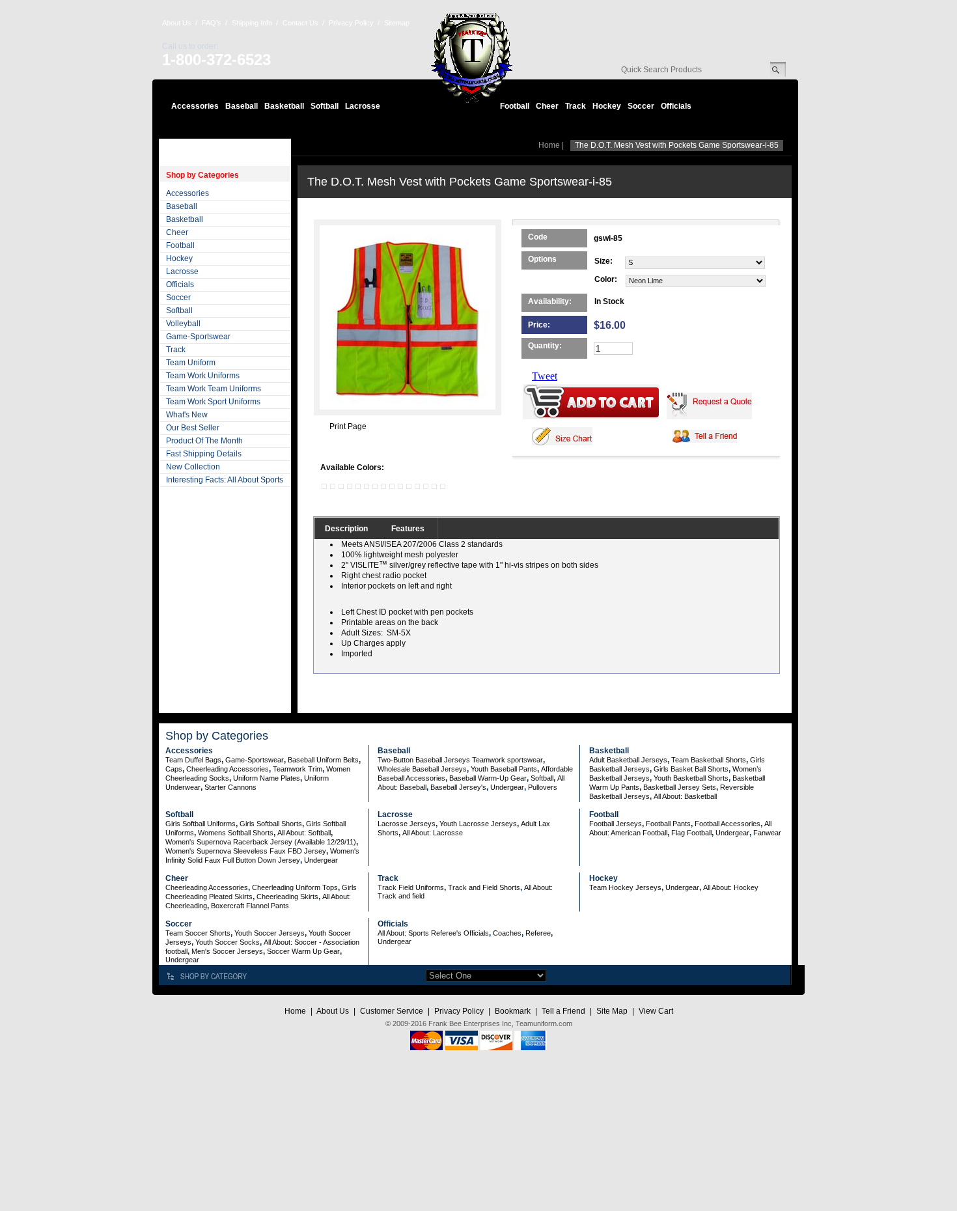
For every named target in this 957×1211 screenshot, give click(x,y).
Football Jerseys (615, 824)
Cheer (547, 106)
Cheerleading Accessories (227, 769)
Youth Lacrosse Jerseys (478, 824)
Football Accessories (727, 824)
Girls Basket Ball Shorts (691, 769)
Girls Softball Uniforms (200, 824)
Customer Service (391, 1011)
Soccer (641, 106)
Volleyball (183, 323)
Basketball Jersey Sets (679, 787)
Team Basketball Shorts (708, 760)
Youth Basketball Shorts (691, 778)
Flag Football (691, 833)
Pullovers (542, 787)
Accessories (195, 106)
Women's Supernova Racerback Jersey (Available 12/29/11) (260, 842)
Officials (676, 106)
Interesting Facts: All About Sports (224, 479)
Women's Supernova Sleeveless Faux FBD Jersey (245, 851)
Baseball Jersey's (458, 787)
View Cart (656, 1011)
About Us (176, 23)
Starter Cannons (230, 787)
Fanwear (767, 833)
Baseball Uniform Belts (323, 760)
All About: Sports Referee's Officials (433, 933)
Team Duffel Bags (193, 760)
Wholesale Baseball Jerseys (422, 769)
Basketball (284, 106)
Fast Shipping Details (204, 453)
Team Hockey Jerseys (625, 887)
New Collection (193, 466)
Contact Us (300, 23)
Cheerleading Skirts (287, 896)
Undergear (507, 787)
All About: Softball (304, 833)
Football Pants (668, 824)
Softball (325, 106)
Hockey (606, 106)
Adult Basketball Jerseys (628, 760)
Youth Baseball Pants (504, 769)
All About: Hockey (730, 887)
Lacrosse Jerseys (407, 824)
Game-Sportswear (198, 336)
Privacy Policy (351, 23)
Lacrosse (362, 106)
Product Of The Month (204, 440)
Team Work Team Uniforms (213, 388)
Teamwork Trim (297, 769)
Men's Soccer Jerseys (227, 951)
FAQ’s (211, 23)
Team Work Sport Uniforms (213, 401)
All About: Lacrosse (432, 833)
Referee (538, 933)
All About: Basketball (685, 796)
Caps (173, 769)
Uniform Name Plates (266, 778)
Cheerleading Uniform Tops (295, 887)
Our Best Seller (192, 427)
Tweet (544, 376)
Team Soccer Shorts (197, 933)
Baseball (241, 106)
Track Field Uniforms (411, 887)
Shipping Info (252, 23)
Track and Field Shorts (484, 887)
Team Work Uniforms (203, 375)
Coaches (507, 933)
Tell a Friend (563, 1011)
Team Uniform (190, 362)
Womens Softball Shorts (235, 833)
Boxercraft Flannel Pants (250, 906)
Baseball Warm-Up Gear (488, 778)
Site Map (612, 1011)
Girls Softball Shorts (271, 824)
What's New (187, 414)
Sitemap (396, 23)
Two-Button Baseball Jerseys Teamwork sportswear (460, 760)
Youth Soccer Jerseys (269, 933)
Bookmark (513, 1011)
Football (514, 106)
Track (575, 106)
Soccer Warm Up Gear (303, 951)
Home (549, 145)
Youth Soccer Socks (227, 942)
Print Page (348, 426)
